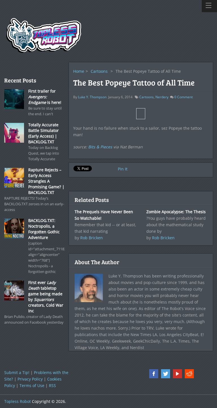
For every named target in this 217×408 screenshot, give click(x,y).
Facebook (153, 373)
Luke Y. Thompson (92, 97)
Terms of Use (31, 385)
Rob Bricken (91, 237)
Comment (183, 97)
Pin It (122, 169)
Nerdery (161, 97)
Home (78, 71)
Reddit (189, 373)
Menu (209, 6)
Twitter (165, 373)
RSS (52, 385)
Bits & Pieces (100, 146)
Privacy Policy (30, 379)
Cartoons (99, 71)
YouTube (177, 373)
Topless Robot (17, 401)
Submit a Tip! (16, 372)
